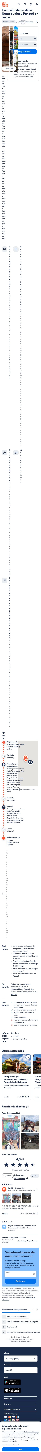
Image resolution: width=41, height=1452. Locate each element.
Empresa (7, 1404)
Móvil (6, 1377)
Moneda (7, 1365)
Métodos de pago (11, 1414)
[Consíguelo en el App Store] (12, 1390)
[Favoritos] (24, 4)
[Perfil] (36, 4)
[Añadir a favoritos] (28, 1057)
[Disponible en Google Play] (12, 1382)
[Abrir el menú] (37, 1189)
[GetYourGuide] (5, 4)
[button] (5, 49)
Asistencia (8, 1399)
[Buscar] (19, 4)
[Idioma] (31, 4)
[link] (16, 1077)
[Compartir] (37, 22)
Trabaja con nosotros (12, 1409)
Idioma (6, 1353)
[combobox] (21, 1178)
